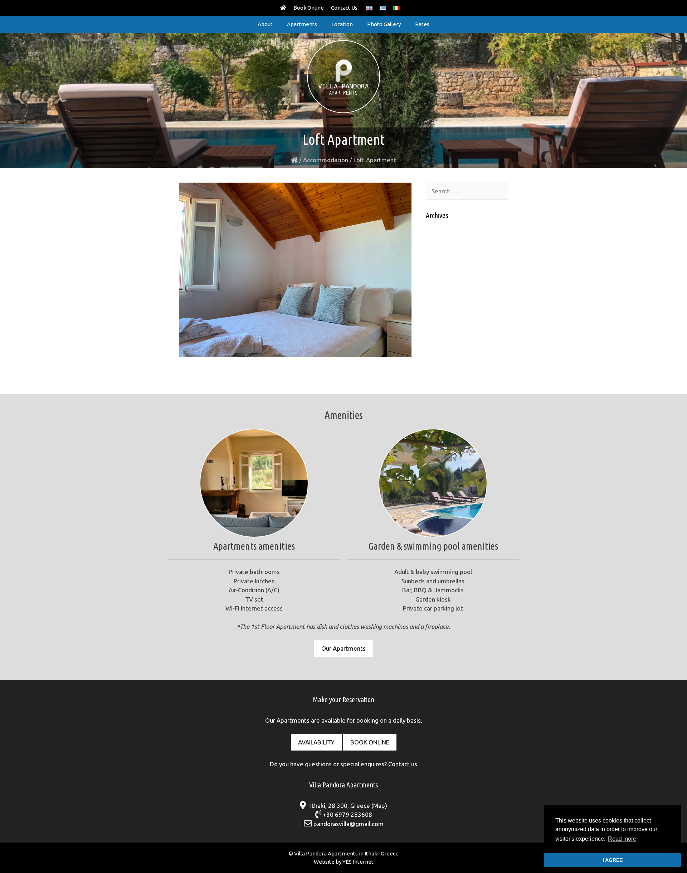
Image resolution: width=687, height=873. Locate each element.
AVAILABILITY (316, 742)
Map (379, 805)
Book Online (308, 8)
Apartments (302, 24)
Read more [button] (622, 839)
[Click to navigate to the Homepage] (283, 8)
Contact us (402, 764)
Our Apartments (343, 648)
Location (342, 24)
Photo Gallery (384, 24)
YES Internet (358, 862)
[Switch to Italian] (396, 8)
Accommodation (325, 159)
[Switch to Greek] (383, 8)
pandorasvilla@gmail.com (348, 823)
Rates (422, 24)
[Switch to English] (369, 8)
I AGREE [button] (613, 860)
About (265, 24)
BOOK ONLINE (369, 742)
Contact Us (344, 8)
